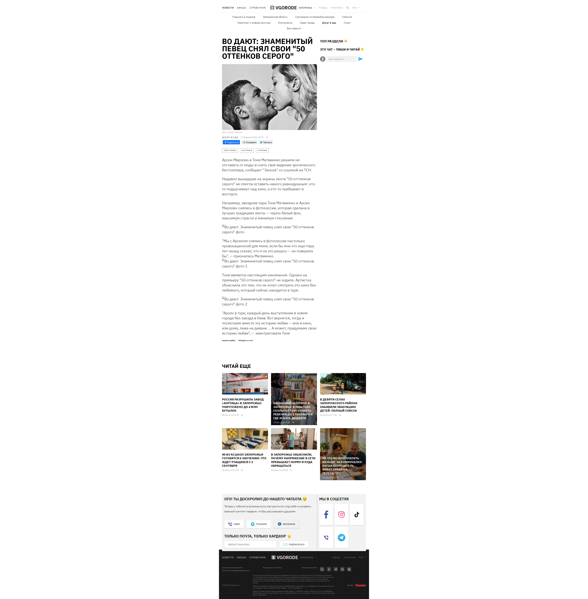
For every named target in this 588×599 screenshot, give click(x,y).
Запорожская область (275, 16)
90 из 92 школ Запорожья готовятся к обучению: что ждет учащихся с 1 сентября (244, 460)
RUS (354, 8)
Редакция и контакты (272, 568)
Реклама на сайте (309, 568)
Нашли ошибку (228, 340)
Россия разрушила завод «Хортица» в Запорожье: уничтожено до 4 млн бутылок (243, 405)
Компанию (337, 8)
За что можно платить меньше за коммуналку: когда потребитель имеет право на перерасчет (342, 465)
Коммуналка (285, 22)
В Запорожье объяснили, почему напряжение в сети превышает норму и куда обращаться (293, 460)
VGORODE (287, 557)
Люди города (307, 22)
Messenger (289, 524)
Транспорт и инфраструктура (253, 22)
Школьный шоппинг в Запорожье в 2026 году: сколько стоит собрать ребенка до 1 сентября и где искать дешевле (293, 410)
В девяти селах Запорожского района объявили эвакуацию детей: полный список (338, 405)
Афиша (241, 7)
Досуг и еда (329, 22)
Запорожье (306, 557)
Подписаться (296, 544)
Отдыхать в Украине (243, 16)
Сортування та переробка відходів (314, 16)
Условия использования (232, 568)
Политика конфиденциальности (236, 570)
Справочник (257, 7)
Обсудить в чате (245, 340)
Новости (228, 7)
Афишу (324, 8)
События (347, 16)
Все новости (294, 28)
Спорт (347, 22)
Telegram (261, 524)
